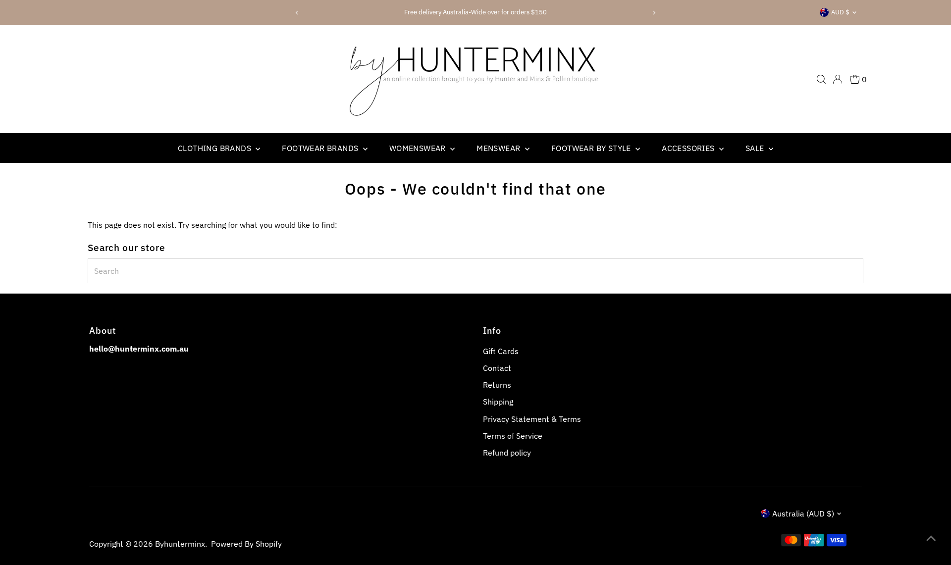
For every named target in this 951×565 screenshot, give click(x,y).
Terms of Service (512, 436)
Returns (497, 385)
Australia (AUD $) (803, 513)
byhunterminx (180, 544)
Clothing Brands (215, 148)
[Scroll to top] (931, 538)
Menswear (499, 148)
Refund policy (507, 453)
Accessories (689, 148)
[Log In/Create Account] (837, 79)
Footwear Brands (321, 148)
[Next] (654, 12)
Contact (497, 368)
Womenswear (418, 148)
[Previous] (297, 12)
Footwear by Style (592, 148)
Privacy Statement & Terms (532, 419)
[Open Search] (821, 79)
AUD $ (840, 12)
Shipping (498, 402)
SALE (755, 148)
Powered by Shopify (246, 544)
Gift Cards (501, 351)
